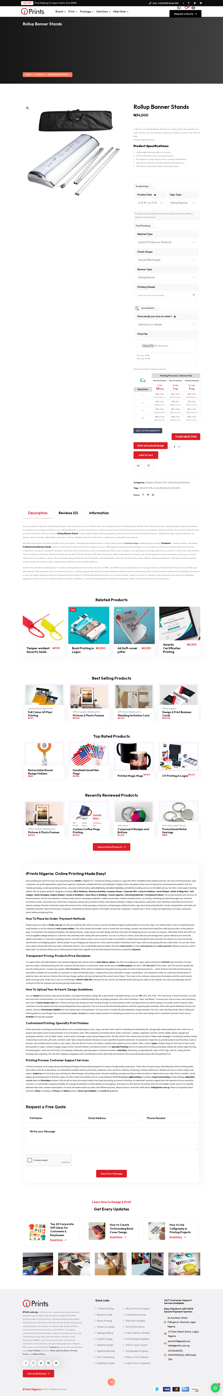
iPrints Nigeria (32, 1389)
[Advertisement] (112, 50)
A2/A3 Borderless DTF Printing (176, 772)
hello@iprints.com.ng (160, 1087)
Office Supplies (35, 712)
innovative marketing (114, 888)
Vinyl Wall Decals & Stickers (174, 831)
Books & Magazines (179, 891)
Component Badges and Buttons (88, 831)
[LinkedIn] (153, 495)
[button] (27, 108)
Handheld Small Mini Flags (41, 772)
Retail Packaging (41, 895)
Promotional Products (154, 895)
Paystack (136, 949)
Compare (138, 465)
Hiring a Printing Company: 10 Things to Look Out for (182, 1229)
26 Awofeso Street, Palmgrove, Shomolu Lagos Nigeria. (181, 1322)
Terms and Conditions (87, 1091)
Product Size (145, 194)
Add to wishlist (148, 465)
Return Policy (39, 1354)
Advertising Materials (134, 895)
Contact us (37, 1073)
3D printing (45, 1080)
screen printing (177, 1077)
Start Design (32, 650)
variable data (31, 1080)
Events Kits (174, 487)
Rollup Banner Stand (67, 533)
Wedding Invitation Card (89, 715)
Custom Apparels (115, 895)
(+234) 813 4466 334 (168, 3)
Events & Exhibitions (75, 895)
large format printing (161, 1077)
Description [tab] (37, 513)
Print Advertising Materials (176, 482)
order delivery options (105, 962)
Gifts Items (78, 712)
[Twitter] (148, 495)
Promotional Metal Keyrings (130, 831)
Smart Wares (134, 825)
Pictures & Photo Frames (43, 715)
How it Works (34, 1350)
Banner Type (144, 269)
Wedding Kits (49, 712)
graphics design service (44, 935)
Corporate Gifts (130, 891)
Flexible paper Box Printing (174, 714)
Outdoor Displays (57, 895)
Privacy (56, 1091)
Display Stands (153, 482)
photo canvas (171, 1033)
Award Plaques (163, 891)
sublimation (190, 1077)
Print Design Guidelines (51, 1010)
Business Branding (97, 891)
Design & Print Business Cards (132, 714)
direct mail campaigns (161, 1036)
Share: (136, 495)
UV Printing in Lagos (130, 776)
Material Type (145, 234)
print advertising (98, 888)
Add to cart (146, 455)
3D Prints (31, 824)
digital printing (135, 1077)
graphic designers (79, 1013)
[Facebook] (143, 495)
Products (40, 74)
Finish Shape (145, 252)
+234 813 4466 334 (84, 980)
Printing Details (146, 287)
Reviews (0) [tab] (68, 513)
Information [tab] (99, 513)
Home (28, 74)
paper (154, 1043)
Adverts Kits (145, 487)
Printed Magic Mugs (85, 776)
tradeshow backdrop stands (37, 547)
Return (67, 1091)
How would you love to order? (154, 316)
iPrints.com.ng (55, 925)
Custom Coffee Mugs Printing (41, 831)
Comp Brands (160, 487)
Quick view (47, 650)
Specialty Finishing (120, 1047)
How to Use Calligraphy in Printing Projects (120, 1228)
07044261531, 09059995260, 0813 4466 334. (182, 1355)
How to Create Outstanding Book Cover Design (62, 1228)
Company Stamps (114, 891)
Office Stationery (80, 891)
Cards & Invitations (146, 891)
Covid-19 (105, 1091)
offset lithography (120, 1077)
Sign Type (175, 194)
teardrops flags (131, 543)
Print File (142, 334)
